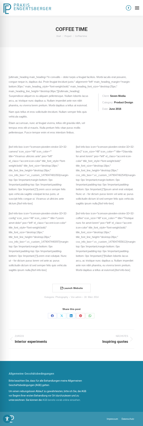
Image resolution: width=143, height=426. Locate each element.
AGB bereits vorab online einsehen (61, 400)
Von (76, 297)
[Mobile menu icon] (137, 8)
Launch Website (73, 288)
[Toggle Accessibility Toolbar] (7, 418)
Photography (61, 297)
